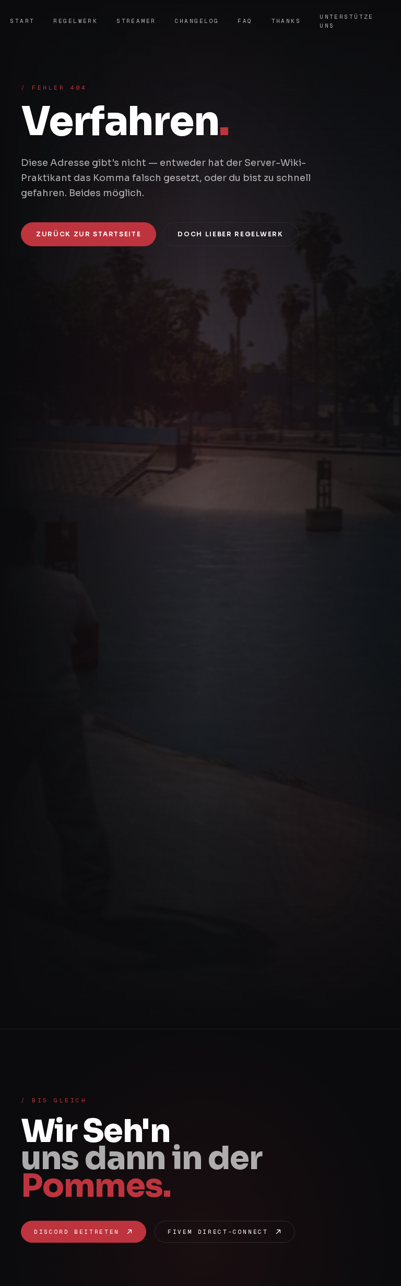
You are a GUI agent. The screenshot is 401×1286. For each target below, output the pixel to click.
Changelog (197, 21)
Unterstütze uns (347, 21)
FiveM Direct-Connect (218, 1231)
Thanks (286, 21)
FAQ (245, 21)
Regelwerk (75, 21)
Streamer (136, 21)
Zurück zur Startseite (88, 234)
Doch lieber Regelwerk (230, 234)
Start (22, 21)
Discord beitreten (77, 1231)
